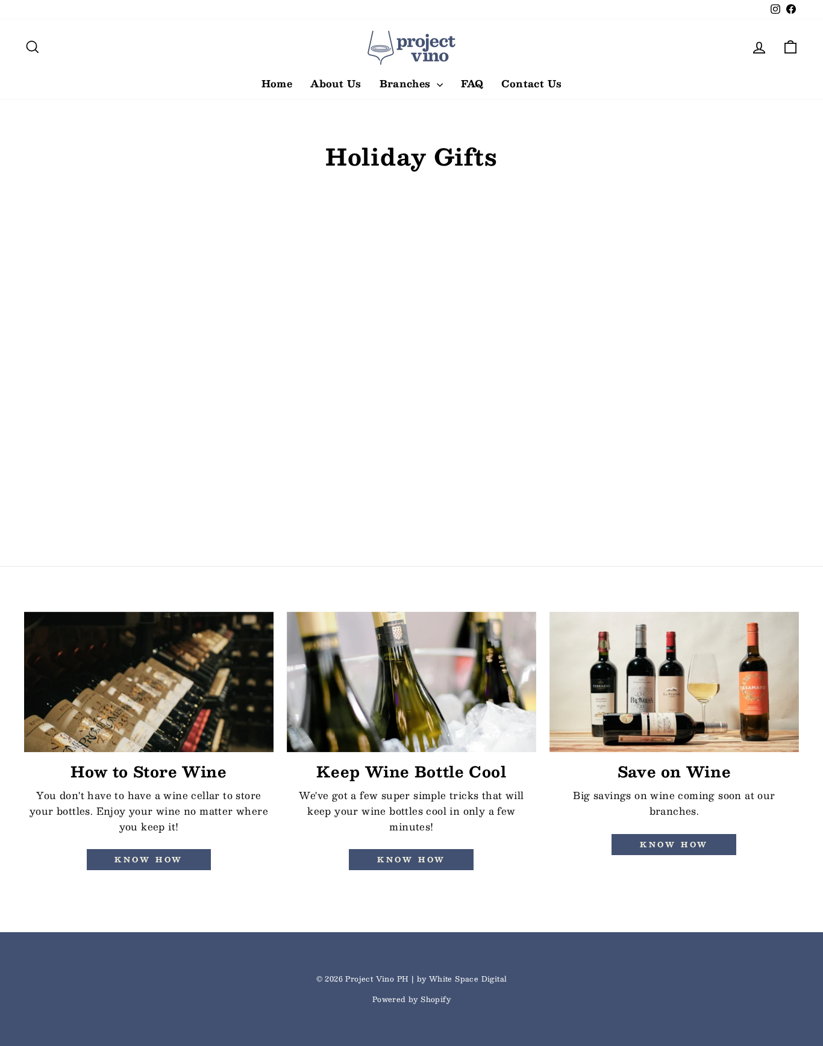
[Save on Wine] (674, 682)
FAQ (472, 83)
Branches (407, 83)
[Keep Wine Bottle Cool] (411, 682)
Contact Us (531, 83)
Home (277, 83)
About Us (335, 83)
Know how (148, 859)
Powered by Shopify (411, 999)
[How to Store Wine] (149, 682)
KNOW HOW (411, 859)
